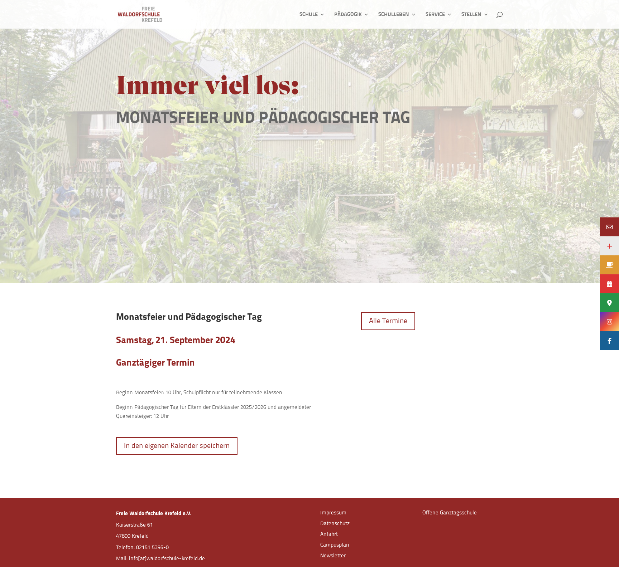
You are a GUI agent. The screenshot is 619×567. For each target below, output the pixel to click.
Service (435, 15)
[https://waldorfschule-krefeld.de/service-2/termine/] (609, 283)
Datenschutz (335, 524)
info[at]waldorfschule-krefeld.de (167, 559)
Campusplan (334, 545)
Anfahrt (329, 534)
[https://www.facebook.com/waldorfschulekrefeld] (609, 340)
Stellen (471, 15)
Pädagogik (348, 15)
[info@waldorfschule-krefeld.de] (609, 226)
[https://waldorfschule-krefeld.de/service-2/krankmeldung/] (609, 245)
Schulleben (393, 15)
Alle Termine (388, 321)
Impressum (333, 513)
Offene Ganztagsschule (449, 513)
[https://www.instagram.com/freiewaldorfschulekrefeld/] (609, 321)
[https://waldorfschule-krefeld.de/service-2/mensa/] (609, 264)
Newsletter (333, 556)
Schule (308, 15)
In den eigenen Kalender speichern (177, 446)
